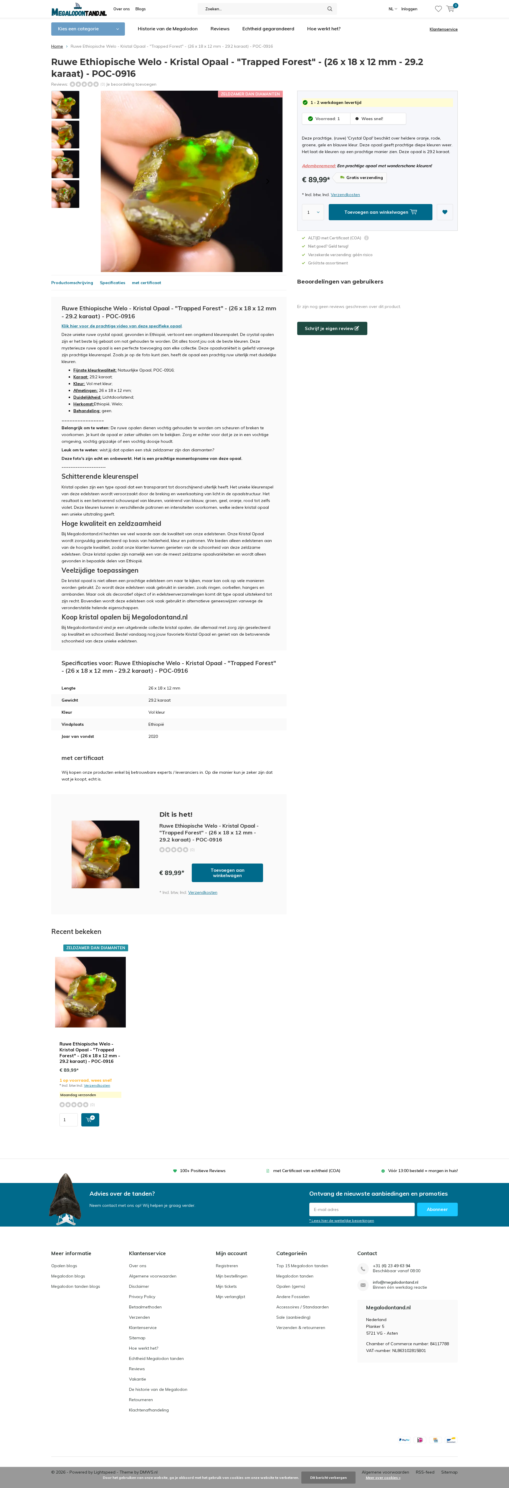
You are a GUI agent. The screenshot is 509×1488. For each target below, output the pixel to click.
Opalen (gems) (290, 1286)
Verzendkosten (345, 194)
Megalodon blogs (68, 1276)
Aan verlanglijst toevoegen (445, 212)
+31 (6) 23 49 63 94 (391, 1265)
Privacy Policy (142, 1296)
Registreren (227, 1265)
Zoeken (330, 9)
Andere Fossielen (293, 1296)
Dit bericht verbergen (328, 1477)
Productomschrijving (72, 282)
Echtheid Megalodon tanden (156, 1358)
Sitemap (137, 1337)
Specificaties (112, 282)
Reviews (220, 29)
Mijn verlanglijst (230, 1296)
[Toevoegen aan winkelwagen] (90, 1119)
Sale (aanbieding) (293, 1317)
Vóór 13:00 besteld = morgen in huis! (423, 1170)
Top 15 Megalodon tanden (302, 1265)
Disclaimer (139, 1286)
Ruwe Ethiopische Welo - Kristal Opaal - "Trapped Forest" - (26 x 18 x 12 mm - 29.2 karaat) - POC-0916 (90, 1052)
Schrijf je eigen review (330, 328)
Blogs (140, 8)
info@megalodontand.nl (395, 1282)
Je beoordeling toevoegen (131, 84)
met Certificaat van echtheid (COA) (307, 1170)
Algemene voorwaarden (152, 1276)
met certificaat (146, 282)
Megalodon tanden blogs (75, 1286)
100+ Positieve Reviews (203, 1170)
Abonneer (437, 1209)
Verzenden (139, 1317)
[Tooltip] (366, 239)
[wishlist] (438, 9)
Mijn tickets (226, 1286)
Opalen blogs (64, 1265)
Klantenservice (444, 29)
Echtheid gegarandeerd (268, 29)
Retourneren (141, 1399)
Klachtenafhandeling (149, 1410)
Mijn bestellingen (231, 1276)
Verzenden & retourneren (300, 1327)
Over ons (121, 8)
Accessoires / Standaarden (302, 1307)
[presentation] (268, 181)
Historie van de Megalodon (168, 29)
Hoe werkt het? (324, 29)
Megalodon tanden (294, 1276)
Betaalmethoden (145, 1307)
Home (57, 46)
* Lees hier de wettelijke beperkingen (341, 1220)
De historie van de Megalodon (158, 1389)
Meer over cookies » (383, 1477)
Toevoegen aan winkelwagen (227, 872)
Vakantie (137, 1379)
